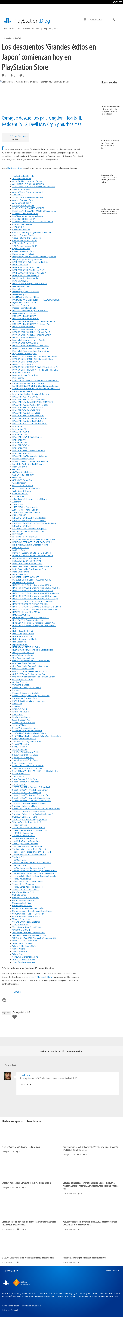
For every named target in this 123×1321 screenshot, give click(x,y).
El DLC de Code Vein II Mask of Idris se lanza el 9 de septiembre (28, 1257)
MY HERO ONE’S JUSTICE (23, 582)
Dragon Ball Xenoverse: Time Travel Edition (31, 351)
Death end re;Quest (21, 286)
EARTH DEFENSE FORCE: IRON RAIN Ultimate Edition (35, 386)
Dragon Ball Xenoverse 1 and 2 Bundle (28, 340)
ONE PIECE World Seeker (23, 668)
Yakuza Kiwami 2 (19, 951)
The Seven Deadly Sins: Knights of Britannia (31, 862)
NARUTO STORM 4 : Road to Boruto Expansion (32, 601)
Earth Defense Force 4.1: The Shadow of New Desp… (35, 380)
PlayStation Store (14, 168)
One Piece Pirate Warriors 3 (24, 663)
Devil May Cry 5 (19, 294)
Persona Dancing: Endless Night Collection (30, 695)
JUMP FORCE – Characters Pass (25, 507)
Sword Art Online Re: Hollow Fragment (29, 803)
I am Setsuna (18, 496)
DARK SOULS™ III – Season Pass (26, 267)
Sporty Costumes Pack (22, 763)
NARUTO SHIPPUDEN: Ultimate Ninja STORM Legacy (35, 596)
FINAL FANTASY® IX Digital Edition (27, 437)
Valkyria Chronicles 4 (21, 919)
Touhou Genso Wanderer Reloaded (27, 887)
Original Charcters (20, 682)
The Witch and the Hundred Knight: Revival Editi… (34, 873)
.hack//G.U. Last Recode (23, 176)
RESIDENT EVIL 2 (19, 709)
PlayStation (31, 20)
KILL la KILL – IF (19, 515)
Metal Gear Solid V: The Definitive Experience (32, 566)
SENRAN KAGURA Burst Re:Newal (27, 730)
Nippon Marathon (20, 644)
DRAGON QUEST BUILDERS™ (25, 361)
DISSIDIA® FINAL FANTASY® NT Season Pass (31, 324)
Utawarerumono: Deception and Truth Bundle (32, 911)
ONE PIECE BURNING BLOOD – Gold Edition (31, 660)
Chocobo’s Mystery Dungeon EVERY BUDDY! (31, 232)
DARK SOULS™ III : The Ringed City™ (28, 270)
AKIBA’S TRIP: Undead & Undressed (27, 197)
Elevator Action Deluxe (22, 391)
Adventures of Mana (21, 189)
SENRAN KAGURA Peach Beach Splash (29, 733)
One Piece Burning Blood (23, 658)
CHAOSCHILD (18, 227)
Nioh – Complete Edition (23, 633)
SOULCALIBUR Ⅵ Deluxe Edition (26, 752)
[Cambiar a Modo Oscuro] (84, 19)
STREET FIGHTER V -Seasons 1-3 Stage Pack (31, 787)
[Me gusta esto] (17, 1152)
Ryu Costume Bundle (21, 717)
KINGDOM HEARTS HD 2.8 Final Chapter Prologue (34, 523)
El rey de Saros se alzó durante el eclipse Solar (21, 1147)
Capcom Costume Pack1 (22, 224)
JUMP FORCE (17, 504)
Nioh (14, 628)
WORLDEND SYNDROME (23, 943)
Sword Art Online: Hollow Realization (28, 811)
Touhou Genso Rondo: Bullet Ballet (27, 881)
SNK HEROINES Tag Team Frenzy (26, 741)
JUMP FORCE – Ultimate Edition (26, 512)
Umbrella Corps (19, 895)
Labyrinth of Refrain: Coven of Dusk (28, 531)
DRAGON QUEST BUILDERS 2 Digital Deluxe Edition (34, 356)
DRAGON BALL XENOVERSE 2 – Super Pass (30, 348)
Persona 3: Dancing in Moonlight (26, 687)
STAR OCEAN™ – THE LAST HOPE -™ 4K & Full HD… (35, 771)
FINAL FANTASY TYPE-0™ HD (25, 396)
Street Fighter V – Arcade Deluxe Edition (30, 790)
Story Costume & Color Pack (24, 779)
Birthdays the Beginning (23, 205)
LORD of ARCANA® (20, 547)
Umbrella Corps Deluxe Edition (25, 897)
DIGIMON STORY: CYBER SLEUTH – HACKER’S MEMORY (36, 299)
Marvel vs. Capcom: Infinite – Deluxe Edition (31, 553)
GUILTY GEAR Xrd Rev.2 (22, 485)
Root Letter (17, 714)
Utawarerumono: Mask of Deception (28, 913)
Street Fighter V (19, 784)
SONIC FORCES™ (19, 746)
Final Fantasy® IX (19, 434)
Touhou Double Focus (21, 878)
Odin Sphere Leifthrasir (22, 655)
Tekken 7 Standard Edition (40, 977)
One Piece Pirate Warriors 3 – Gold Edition (30, 666)
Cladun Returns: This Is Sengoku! (26, 238)
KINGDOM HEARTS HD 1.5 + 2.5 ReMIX (29, 520)
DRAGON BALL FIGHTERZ (23, 326)
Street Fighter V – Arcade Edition (26, 792)
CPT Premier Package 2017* (24, 243)
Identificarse (95, 19)
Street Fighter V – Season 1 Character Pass (30, 795)
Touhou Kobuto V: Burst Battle (25, 889)
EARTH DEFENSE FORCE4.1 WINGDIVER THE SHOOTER (36, 388)
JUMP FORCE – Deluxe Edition (25, 509)
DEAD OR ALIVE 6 (20, 281)
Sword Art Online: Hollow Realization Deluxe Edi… (34, 814)
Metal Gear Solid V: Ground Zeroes (27, 563)
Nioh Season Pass (19, 641)
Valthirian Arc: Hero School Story (26, 927)
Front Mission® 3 (19, 466)
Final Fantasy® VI (19, 442)
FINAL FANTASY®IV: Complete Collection (30, 456)
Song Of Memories (20, 744)
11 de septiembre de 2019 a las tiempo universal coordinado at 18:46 (48, 1078)
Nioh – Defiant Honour (22, 636)
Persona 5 (16, 690)
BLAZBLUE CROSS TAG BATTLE (26, 219)
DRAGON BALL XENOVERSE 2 (25, 343)
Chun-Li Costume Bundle (23, 235)
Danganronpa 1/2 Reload (23, 254)
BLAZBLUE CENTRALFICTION (25, 213)
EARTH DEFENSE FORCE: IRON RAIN (28, 383)
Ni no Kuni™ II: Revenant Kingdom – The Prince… (34, 625)
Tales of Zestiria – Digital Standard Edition (30, 830)
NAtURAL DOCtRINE (21, 614)
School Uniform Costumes (23, 722)
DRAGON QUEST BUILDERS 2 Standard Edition (32, 359)
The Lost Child (18, 857)
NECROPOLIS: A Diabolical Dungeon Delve (30, 617)
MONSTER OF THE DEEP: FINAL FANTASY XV (31, 579)
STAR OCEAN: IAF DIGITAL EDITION (27, 765)
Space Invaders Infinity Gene (25, 760)
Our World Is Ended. (21, 684)
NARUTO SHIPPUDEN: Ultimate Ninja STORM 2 (32, 585)
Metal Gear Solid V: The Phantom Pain (29, 569)
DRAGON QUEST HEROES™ (24, 364)
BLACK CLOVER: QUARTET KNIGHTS (28, 208)
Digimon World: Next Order (24, 302)
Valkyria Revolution (20, 924)
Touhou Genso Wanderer (23, 884)
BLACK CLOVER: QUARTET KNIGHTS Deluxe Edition (34, 211)
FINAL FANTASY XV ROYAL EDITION (27, 407)
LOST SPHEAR (18, 550)
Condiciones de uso (10, 1305)
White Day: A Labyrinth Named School (29, 935)
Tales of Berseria (19, 825)
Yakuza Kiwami (18, 948)
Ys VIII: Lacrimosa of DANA (23, 959)
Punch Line (17, 703)
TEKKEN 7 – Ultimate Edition (24, 838)
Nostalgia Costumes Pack (23, 652)
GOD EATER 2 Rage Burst (23, 474)
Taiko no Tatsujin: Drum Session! (26, 822)
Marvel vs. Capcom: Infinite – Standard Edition (32, 555)
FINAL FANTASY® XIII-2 (22, 453)
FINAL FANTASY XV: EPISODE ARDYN (28, 415)
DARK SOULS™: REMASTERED (25, 275)
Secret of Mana (19, 725)
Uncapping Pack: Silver (22, 905)
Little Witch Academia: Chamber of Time (30, 544)
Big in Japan (6, 1013)
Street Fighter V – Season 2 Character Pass (31, 798)
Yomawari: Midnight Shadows (25, 957)
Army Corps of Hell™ (21, 203)
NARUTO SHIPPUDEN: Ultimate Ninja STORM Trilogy (35, 598)
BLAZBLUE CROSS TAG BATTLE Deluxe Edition (32, 221)
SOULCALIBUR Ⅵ (19, 749)
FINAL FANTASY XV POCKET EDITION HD (30, 404)
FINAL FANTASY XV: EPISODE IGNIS (27, 421)
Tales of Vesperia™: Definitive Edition (28, 827)
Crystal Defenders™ (21, 248)
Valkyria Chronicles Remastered (26, 922)
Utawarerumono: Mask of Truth (26, 916)
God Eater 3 (17, 477)
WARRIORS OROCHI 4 (21, 930)
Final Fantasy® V (19, 439)
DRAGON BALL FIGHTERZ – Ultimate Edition (31, 334)
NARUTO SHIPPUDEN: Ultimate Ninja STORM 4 (32, 590)
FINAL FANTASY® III (20, 431)
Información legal (10, 1310)
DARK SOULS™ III (20, 264)
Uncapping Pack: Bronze (23, 900)
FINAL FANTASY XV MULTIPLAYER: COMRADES (32, 402)
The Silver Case (19, 865)
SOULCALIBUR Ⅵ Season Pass (25, 755)
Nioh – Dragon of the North (24, 639)
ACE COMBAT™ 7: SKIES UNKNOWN (28, 184)
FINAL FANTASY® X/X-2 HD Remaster (28, 450)
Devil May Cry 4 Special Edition (25, 291)
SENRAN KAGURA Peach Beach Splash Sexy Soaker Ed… (36, 736)
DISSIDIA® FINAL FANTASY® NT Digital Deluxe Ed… (34, 321)
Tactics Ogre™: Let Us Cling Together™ (29, 819)
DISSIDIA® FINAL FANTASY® (24, 316)
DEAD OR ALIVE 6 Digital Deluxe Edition (29, 283)
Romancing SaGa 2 (20, 711)
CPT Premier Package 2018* (24, 246)
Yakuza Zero (17, 954)
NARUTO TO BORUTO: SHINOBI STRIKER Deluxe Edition (36, 606)
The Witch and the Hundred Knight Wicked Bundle (34, 870)
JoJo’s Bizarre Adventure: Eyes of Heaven (30, 499)
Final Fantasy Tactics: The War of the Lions (30, 394)
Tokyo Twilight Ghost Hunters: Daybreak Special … (34, 876)
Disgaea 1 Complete (20, 305)
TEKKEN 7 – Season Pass (23, 833)
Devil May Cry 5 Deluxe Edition (25, 297)
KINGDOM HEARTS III (21, 526)
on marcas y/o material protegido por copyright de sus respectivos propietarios (56, 1296)
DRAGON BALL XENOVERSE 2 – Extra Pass (30, 345)
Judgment (16, 501)
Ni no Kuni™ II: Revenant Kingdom (27, 620)
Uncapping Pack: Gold (21, 903)
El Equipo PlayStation (19, 136)
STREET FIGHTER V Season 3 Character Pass (31, 800)
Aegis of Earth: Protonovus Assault (27, 192)
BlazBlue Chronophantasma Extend (27, 216)
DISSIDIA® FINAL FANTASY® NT (25, 318)
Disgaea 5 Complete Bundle (24, 308)
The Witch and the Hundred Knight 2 (28, 868)
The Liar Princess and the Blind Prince (29, 854)
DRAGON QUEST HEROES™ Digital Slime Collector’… (35, 367)
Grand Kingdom (19, 483)
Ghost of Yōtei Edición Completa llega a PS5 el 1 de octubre (26, 1182)
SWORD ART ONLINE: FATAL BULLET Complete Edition (36, 808)
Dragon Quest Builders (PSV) (24, 353)
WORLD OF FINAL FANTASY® (24, 940)
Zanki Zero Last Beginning (23, 962)
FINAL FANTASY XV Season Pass (26, 413)
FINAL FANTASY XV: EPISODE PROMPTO (29, 423)
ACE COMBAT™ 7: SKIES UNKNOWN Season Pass (33, 186)
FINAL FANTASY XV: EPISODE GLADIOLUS (30, 418)
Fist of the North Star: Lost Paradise (28, 464)
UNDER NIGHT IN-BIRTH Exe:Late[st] (28, 908)
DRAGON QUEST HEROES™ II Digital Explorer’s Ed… (35, 369)
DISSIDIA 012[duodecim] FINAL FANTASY (30, 310)
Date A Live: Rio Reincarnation (25, 278)
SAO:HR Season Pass (21, 720)
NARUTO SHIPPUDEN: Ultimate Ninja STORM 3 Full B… (36, 588)
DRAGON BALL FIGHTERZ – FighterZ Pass (30, 329)
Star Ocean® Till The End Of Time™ (28, 768)
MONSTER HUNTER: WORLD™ (25, 577)
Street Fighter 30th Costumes (25, 781)
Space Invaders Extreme (23, 757)
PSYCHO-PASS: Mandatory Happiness (28, 701)
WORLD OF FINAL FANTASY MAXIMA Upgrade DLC (34, 938)
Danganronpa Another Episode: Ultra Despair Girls (34, 256)
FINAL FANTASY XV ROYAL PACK (26, 410)
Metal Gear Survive (20, 571)
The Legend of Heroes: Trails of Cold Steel (30, 849)
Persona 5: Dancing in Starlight (25, 693)
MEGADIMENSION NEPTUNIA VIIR (27, 561)
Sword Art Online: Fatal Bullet (25, 806)
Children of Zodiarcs (21, 229)
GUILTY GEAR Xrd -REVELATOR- (26, 488)
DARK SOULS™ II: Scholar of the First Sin (30, 262)
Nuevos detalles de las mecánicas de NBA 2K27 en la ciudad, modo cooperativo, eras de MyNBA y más (90, 1223)
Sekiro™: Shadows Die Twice (25, 728)
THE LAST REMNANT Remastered (27, 846)
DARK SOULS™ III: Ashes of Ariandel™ (29, 273)
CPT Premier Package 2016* (24, 240)
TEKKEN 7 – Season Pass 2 (23, 835)
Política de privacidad (31, 1305)
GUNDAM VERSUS (20, 493)
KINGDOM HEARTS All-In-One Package (29, 518)
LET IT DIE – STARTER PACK (24, 536)
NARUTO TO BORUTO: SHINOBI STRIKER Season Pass (35, 609)
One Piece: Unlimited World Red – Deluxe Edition (33, 676)
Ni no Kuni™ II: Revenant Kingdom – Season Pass (33, 623)
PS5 (5, 28)
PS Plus (35, 28)
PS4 (19, 28)
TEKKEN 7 (16, 992)
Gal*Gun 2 (16, 469)
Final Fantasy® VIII (20, 448)
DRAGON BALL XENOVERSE (24, 337)
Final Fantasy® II (19, 429)
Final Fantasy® (18, 426)
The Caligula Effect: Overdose (25, 843)
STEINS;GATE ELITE (21, 773)
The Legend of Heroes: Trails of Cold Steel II (31, 852)
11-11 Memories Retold (21, 178)
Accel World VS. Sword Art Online (27, 181)
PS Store (26, 28)
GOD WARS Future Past (22, 480)
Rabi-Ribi (16, 706)
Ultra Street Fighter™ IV (23, 892)
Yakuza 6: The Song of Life (24, 946)
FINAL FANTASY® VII (21, 445)
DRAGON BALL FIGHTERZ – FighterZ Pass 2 (31, 332)
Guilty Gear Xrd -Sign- (21, 491)
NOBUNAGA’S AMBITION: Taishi (26, 647)
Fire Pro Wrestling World (23, 458)
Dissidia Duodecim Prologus (24, 313)
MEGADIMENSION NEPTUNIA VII (26, 558)
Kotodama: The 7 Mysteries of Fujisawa (29, 528)
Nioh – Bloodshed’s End (22, 631)
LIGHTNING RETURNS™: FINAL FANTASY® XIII (32, 542)
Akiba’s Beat (17, 194)
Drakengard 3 (18, 378)
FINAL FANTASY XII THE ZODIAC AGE (28, 399)
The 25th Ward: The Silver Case (26, 841)
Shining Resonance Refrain (24, 738)
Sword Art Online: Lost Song (24, 817)
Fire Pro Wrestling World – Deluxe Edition (30, 461)
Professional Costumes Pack (24, 698)
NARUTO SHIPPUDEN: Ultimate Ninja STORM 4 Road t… (36, 593)
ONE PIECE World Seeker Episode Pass (29, 674)
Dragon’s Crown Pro (21, 372)
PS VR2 (12, 28)
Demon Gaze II (18, 289)
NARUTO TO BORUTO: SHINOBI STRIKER (30, 604)
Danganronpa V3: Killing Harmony (27, 259)
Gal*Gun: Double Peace (22, 472)
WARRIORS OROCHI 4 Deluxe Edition (28, 932)
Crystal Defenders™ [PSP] (23, 251)
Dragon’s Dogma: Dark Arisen (25, 375)
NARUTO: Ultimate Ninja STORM (26, 612)
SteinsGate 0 (18, 776)
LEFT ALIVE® (17, 534)
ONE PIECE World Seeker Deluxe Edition (29, 671)
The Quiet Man (19, 860)
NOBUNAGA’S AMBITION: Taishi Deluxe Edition (32, 649)
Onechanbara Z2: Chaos (22, 679)
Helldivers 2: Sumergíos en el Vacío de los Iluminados (84, 1257)
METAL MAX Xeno (20, 574)
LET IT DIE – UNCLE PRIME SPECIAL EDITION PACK (34, 539)
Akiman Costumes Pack (22, 200)
